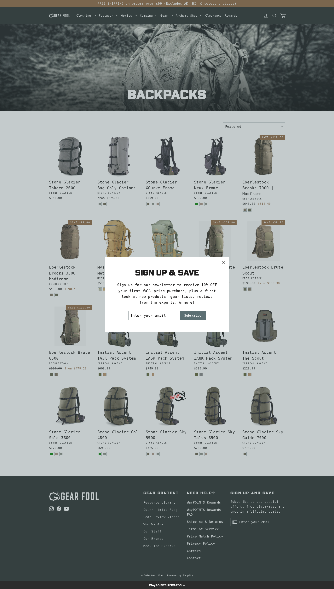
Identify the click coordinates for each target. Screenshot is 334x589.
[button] (167, 585)
